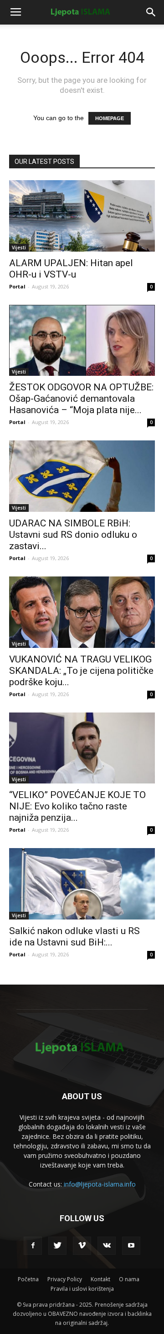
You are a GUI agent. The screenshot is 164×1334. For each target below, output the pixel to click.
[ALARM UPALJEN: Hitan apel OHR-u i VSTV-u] (82, 216)
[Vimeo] (82, 1246)
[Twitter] (57, 1246)
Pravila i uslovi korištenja (82, 1289)
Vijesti (19, 247)
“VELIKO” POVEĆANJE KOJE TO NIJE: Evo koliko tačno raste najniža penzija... (77, 806)
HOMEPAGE (109, 118)
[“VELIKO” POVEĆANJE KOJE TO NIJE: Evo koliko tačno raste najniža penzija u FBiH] (82, 748)
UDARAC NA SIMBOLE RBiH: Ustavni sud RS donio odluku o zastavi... (73, 534)
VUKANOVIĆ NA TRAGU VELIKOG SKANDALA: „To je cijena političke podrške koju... (81, 670)
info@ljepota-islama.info (100, 1184)
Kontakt (100, 1279)
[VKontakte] (106, 1246)
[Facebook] (33, 1246)
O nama (129, 1279)
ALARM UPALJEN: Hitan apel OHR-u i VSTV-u (71, 269)
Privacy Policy (64, 1279)
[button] (151, 12)
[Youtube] (131, 1246)
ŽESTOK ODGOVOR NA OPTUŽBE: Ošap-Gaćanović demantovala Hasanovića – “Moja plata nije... (81, 398)
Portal (17, 286)
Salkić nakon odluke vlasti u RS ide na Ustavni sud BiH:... (74, 936)
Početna (28, 1279)
